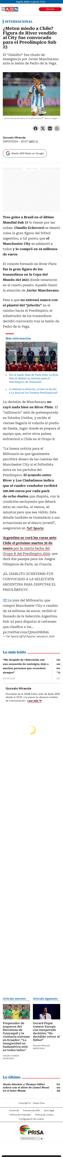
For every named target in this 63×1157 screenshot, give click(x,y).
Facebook (35, 128)
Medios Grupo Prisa (31, 1138)
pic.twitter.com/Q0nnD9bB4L (26, 632)
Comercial (14, 1110)
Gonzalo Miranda (14, 137)
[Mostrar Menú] (3, 9)
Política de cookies (44, 1114)
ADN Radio (11, 9)
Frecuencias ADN (31, 1110)
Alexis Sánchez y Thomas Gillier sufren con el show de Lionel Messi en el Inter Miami (26, 1087)
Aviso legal (49, 1110)
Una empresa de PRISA (31, 1130)
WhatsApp (57, 128)
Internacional (19, 21)
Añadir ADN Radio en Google (27, 153)
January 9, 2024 (45, 636)
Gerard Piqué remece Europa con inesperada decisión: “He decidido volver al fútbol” (46, 1032)
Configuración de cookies (31, 1119)
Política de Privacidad (20, 1114)
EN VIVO (50, 9)
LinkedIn (50, 128)
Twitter (43, 128)
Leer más (32, 700)
